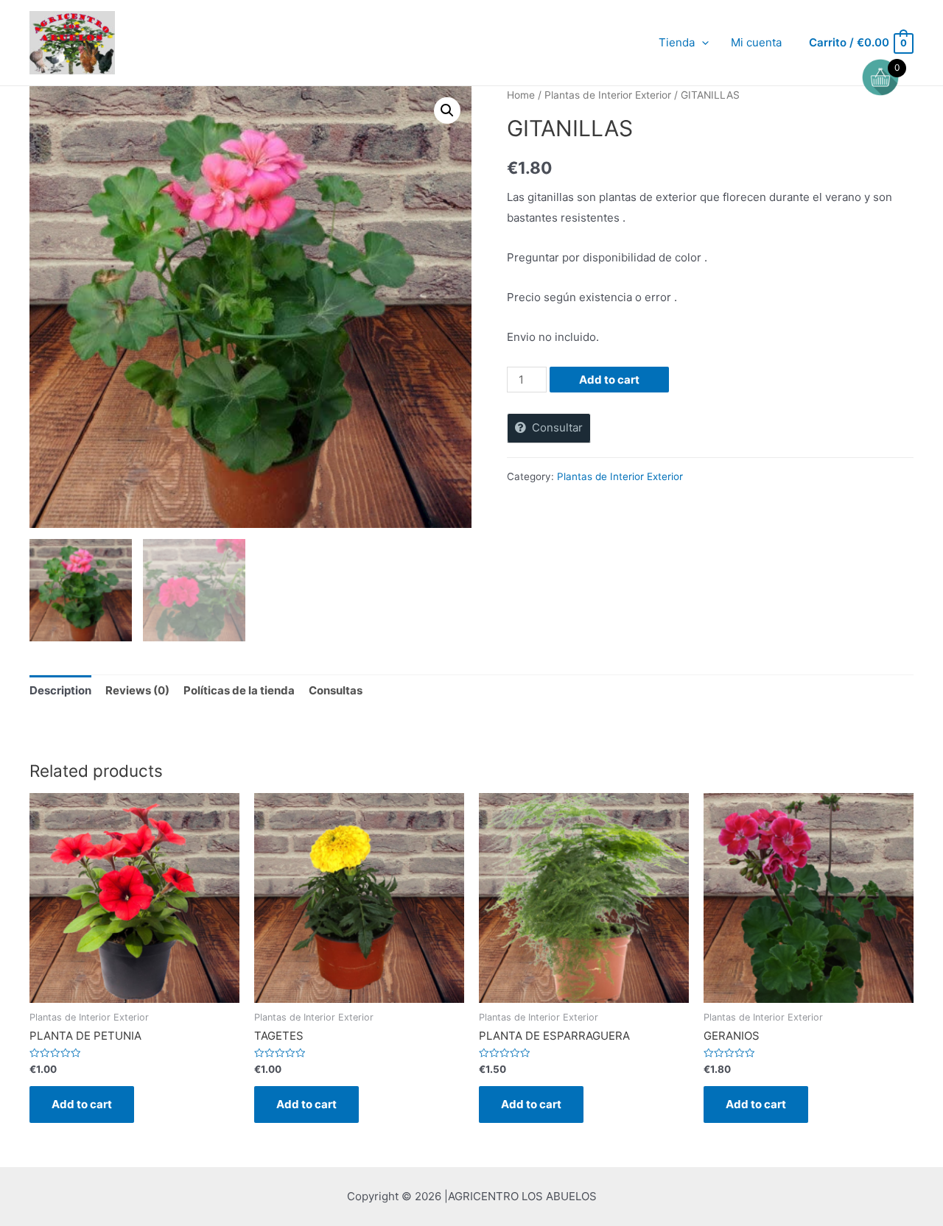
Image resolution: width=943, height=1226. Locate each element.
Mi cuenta (756, 42)
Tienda (677, 42)
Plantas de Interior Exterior (607, 95)
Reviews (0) (137, 690)
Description (60, 690)
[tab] (60, 691)
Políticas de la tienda (239, 690)
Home (521, 95)
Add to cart (609, 380)
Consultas (335, 690)
